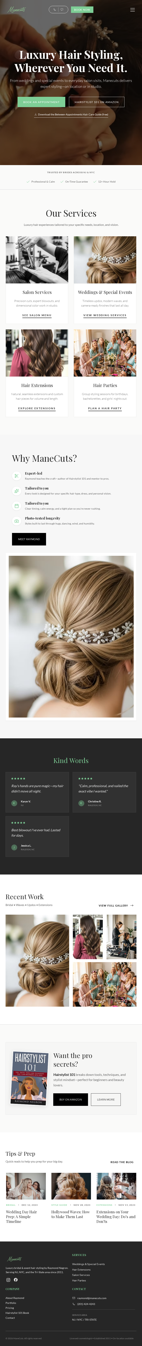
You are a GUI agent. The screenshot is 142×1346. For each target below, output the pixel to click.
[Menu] (132, 9)
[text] (62, 9)
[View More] (8, 1280)
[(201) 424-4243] (54, 9)
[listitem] (37, 280)
